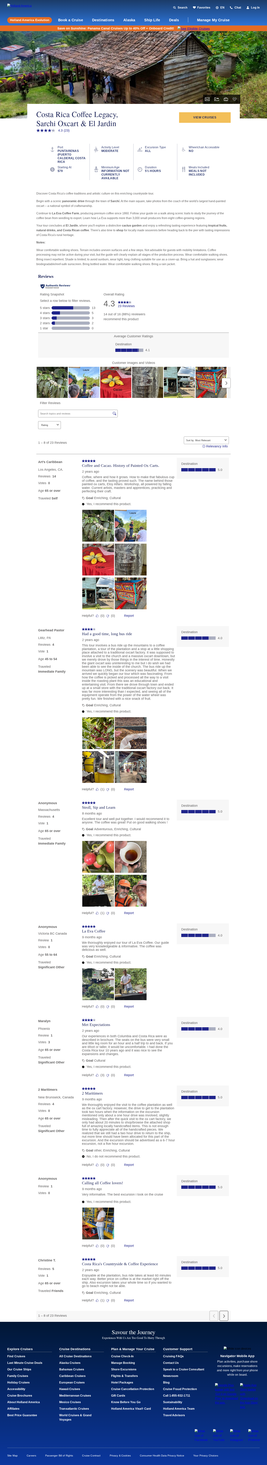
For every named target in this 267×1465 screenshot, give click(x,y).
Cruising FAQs (173, 1356)
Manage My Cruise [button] (213, 20)
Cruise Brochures (19, 1395)
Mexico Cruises (70, 1402)
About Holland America (23, 1402)
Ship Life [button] (152, 20)
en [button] (222, 7)
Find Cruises (16, 1356)
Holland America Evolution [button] (29, 20)
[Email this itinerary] (207, 99)
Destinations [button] (103, 20)
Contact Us (171, 1362)
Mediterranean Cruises (75, 1395)
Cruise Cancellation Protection (132, 1389)
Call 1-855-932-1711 (176, 1395)
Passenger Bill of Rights (59, 1455)
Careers (31, 1455)
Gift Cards (118, 1395)
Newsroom (170, 1375)
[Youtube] (219, 1440)
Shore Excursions (124, 1369)
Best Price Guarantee (22, 1415)
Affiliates (13, 1408)
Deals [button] (174, 20)
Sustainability (172, 1402)
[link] (201, 7)
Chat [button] (237, 7)
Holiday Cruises (18, 1382)
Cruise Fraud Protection (180, 1389)
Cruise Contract (91, 1455)
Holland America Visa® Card (131, 1408)
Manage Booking (123, 1362)
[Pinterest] (254, 1440)
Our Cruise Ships (19, 1369)
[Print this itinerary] (226, 99)
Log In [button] (255, 7)
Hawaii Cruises (69, 1389)
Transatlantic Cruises (74, 1408)
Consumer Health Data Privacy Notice (162, 1455)
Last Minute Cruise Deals (24, 1362)
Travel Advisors (174, 1415)
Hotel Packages (122, 1382)
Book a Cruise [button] (70, 20)
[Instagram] (236, 1440)
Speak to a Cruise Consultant (183, 1369)
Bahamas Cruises (71, 1369)
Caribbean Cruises (72, 1375)
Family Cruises (17, 1375)
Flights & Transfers (124, 1375)
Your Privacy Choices (205, 1455)
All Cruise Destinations (75, 1356)
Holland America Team (179, 1408)
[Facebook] (201, 1440)
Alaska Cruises (69, 1362)
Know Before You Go (126, 1402)
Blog (166, 1382)
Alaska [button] (129, 20)
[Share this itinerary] (216, 99)
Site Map (12, 1455)
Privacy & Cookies (120, 1455)
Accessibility (16, 1389)
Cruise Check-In (122, 1356)
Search (182, 7)
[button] (32, 8)
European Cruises (72, 1382)
